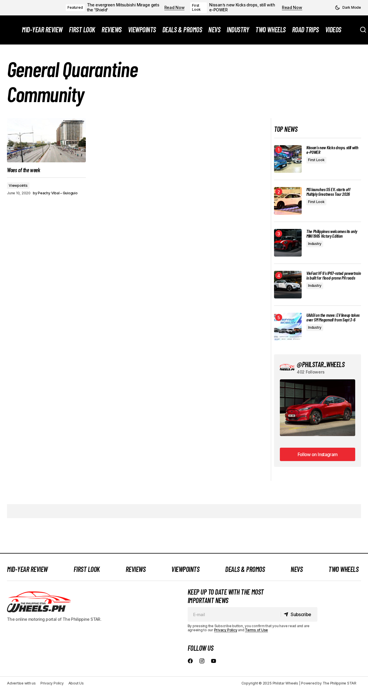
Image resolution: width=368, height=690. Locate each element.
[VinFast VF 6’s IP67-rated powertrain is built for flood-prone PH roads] (288, 284)
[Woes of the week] (46, 140)
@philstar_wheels (320, 364)
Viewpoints (18, 185)
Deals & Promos (245, 569)
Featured (75, 7)
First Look (196, 7)
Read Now (174, 7)
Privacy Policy (225, 630)
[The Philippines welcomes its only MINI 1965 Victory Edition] (288, 243)
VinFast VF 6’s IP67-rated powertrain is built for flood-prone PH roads (333, 275)
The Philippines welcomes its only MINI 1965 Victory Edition (331, 233)
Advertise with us (21, 683)
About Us (76, 683)
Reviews (136, 569)
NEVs (297, 569)
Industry (314, 243)
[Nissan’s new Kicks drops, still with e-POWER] (288, 159)
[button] (348, 8)
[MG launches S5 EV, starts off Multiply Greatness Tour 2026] (288, 201)
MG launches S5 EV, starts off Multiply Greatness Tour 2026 (328, 191)
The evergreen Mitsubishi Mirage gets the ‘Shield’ (123, 7)
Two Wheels (343, 569)
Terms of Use (256, 630)
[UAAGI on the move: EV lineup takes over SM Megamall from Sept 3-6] (288, 326)
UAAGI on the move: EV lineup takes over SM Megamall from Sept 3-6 (333, 317)
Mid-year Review (27, 569)
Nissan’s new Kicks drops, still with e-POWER (242, 7)
